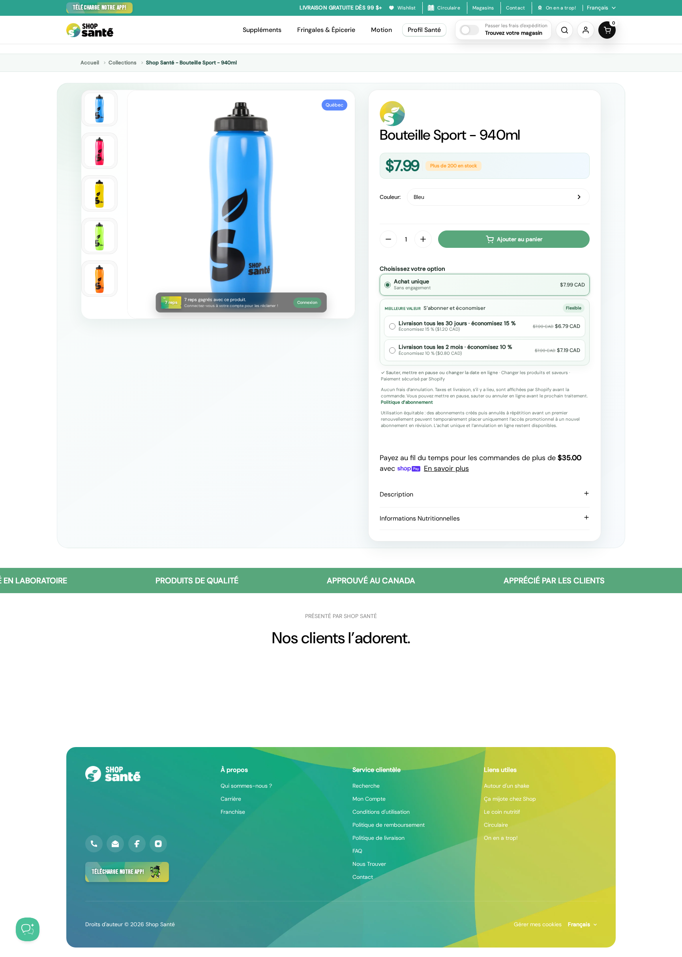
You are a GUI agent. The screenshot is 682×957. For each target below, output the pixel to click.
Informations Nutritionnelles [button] (420, 518)
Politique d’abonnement (407, 402)
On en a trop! (501, 837)
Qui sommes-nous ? (246, 785)
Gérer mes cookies (538, 924)
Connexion (307, 302)
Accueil (90, 62)
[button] (503, 30)
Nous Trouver (369, 863)
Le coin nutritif (502, 811)
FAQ (357, 850)
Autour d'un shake (506, 785)
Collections (123, 62)
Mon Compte (369, 798)
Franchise (233, 811)
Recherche (366, 785)
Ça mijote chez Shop (510, 798)
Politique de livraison (378, 837)
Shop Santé (160, 924)
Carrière (231, 798)
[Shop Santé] (89, 30)
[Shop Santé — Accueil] (113, 774)
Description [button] (396, 494)
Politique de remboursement (388, 824)
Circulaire (496, 824)
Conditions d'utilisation (381, 811)
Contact (362, 876)
